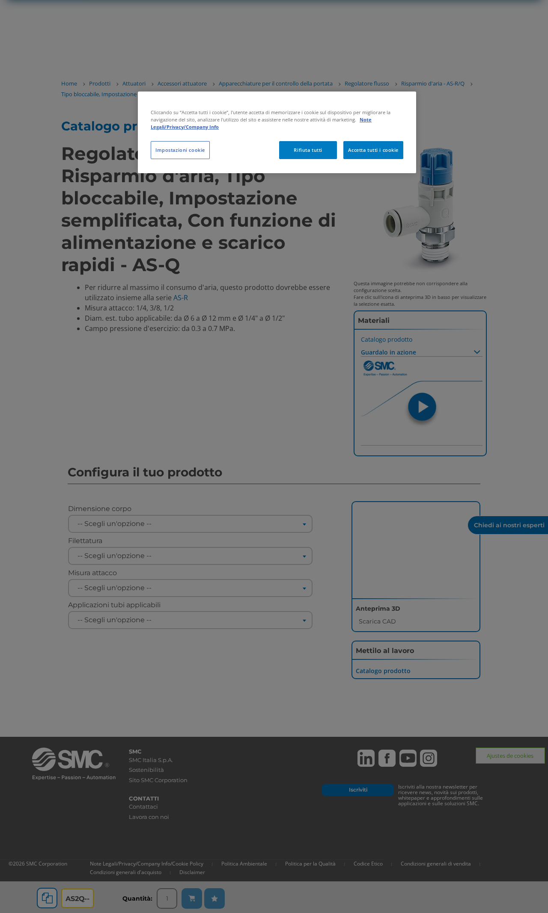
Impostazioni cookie (180, 150)
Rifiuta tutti (308, 150)
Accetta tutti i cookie (373, 150)
